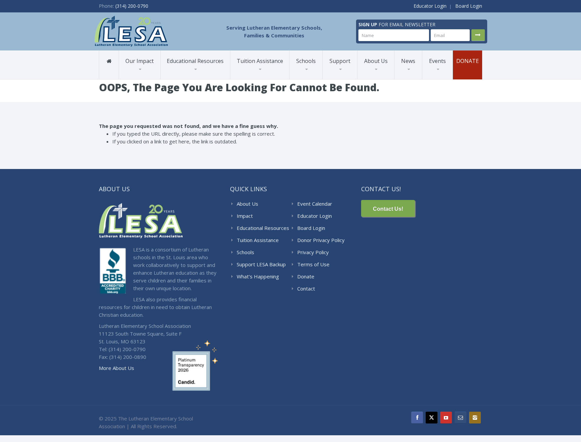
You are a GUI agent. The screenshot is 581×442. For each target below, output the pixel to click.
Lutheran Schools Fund (151, 78)
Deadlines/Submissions (263, 75)
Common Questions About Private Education (386, 78)
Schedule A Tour (314, 77)
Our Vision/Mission (384, 76)
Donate (467, 61)
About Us (376, 61)
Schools (306, 61)
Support (340, 61)
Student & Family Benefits (144, 77)
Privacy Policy (313, 252)
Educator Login (430, 6)
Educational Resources (195, 61)
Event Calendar (314, 203)
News (408, 61)
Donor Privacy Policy (321, 240)
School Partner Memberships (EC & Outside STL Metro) (191, 76)
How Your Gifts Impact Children (356, 78)
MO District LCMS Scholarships (257, 77)
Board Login (468, 6)
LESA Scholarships (257, 78)
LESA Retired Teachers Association (452, 75)
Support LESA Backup (261, 264)
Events (437, 61)
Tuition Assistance (260, 61)
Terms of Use (313, 264)
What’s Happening (258, 276)
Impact (245, 215)
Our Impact (139, 61)
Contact (306, 288)
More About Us (116, 368)
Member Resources (190, 77)
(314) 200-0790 (131, 6)
